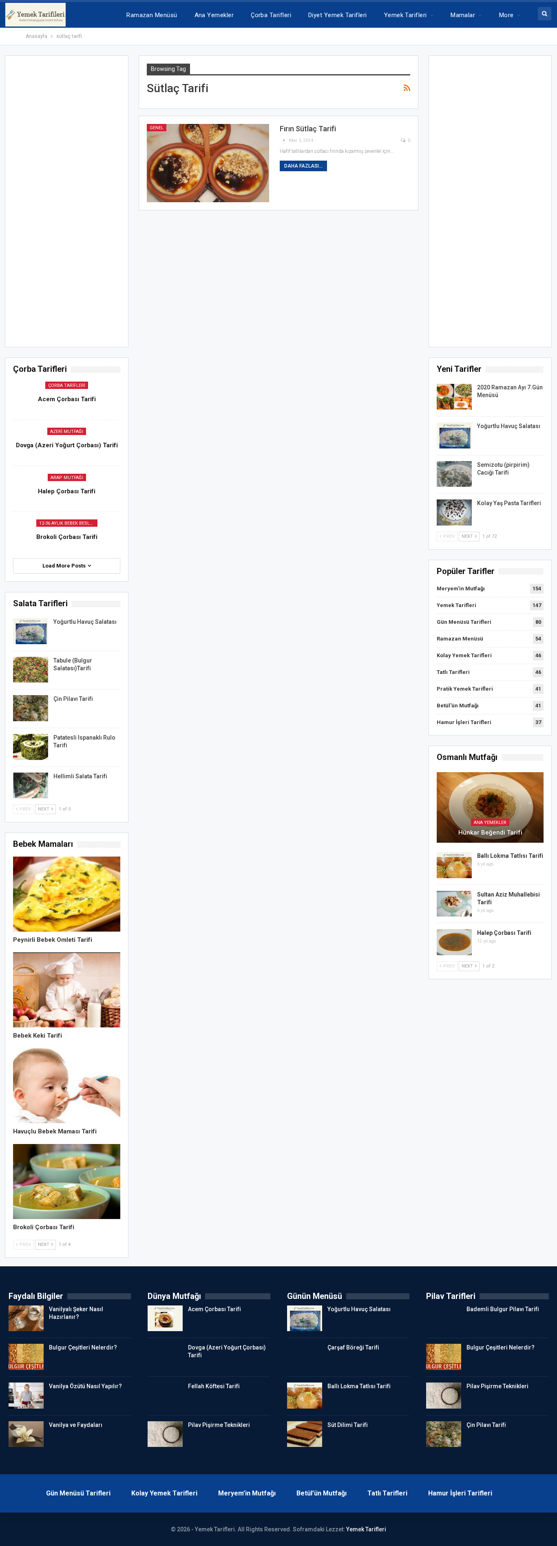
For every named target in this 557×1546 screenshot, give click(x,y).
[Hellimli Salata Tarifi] (30, 786)
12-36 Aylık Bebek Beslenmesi (68, 523)
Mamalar (463, 15)
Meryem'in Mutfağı (461, 588)
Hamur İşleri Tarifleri (464, 722)
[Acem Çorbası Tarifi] (165, 1318)
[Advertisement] (490, 204)
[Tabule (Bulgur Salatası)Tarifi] (30, 670)
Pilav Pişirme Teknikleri (219, 1425)
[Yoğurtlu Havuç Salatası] (454, 435)
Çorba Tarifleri (271, 15)
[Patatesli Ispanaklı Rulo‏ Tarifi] (30, 747)
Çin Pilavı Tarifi (73, 699)
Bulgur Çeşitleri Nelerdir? (83, 1347)
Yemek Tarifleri (405, 15)
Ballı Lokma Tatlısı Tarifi (510, 856)
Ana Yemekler (214, 15)
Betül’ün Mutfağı (321, 1493)
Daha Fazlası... (303, 166)
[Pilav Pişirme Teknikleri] (165, 1434)
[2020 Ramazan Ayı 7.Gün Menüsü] (454, 397)
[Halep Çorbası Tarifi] (454, 942)
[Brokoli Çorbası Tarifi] (66, 1181)
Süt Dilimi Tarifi (347, 1425)
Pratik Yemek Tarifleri (465, 689)
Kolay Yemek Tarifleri (464, 655)
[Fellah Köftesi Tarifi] (165, 1396)
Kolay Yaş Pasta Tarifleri (509, 503)
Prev (448, 536)
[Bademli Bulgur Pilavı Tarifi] (443, 1318)
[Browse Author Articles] (284, 140)
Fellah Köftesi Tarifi (214, 1386)
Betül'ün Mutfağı (458, 705)
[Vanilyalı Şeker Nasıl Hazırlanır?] (26, 1318)
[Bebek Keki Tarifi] (66, 989)
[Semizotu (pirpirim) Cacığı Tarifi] (454, 474)
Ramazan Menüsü (151, 15)
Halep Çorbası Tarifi (504, 933)
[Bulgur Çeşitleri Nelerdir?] (26, 1357)
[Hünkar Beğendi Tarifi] (490, 807)
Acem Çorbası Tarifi (67, 399)
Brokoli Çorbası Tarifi (66, 537)
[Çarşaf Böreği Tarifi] (304, 1357)
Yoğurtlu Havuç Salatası (508, 426)
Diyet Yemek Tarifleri (337, 15)
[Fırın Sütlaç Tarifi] (208, 163)
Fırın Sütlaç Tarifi (308, 128)
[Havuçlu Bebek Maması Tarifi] (66, 1085)
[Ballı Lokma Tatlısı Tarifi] (454, 865)
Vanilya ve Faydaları (75, 1425)
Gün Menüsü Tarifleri (464, 622)
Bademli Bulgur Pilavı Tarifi (502, 1309)
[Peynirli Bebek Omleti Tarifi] (66, 894)
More (506, 15)
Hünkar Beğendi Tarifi (490, 832)
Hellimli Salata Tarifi (80, 776)
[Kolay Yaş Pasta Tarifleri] (454, 512)
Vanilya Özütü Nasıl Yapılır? (85, 1386)
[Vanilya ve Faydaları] (26, 1434)
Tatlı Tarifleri (453, 672)
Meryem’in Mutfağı (247, 1493)
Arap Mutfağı (67, 477)
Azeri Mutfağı (66, 431)
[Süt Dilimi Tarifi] (304, 1434)
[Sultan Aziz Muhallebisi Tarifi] (454, 904)
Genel (157, 127)
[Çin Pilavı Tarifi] (30, 708)
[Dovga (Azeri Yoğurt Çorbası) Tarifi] (165, 1357)
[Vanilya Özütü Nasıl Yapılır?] (26, 1396)
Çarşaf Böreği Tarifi (353, 1347)
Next (468, 536)
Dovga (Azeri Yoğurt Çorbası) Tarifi (67, 445)
